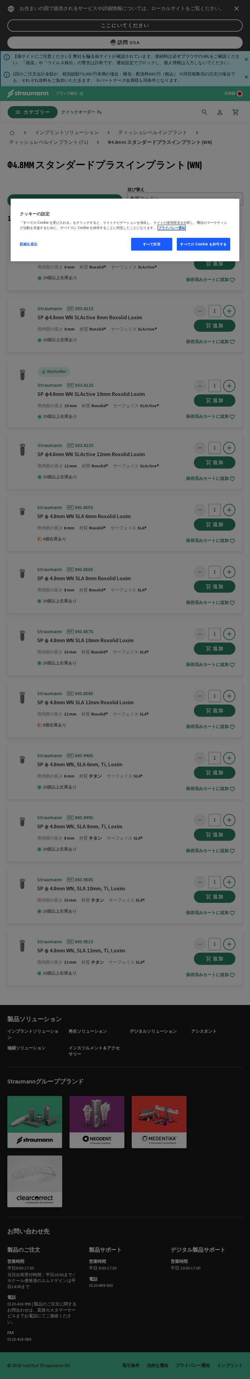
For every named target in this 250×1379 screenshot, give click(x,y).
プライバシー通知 (171, 227)
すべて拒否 (152, 244)
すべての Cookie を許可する (203, 244)
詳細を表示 (29, 243)
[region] (125, 230)
